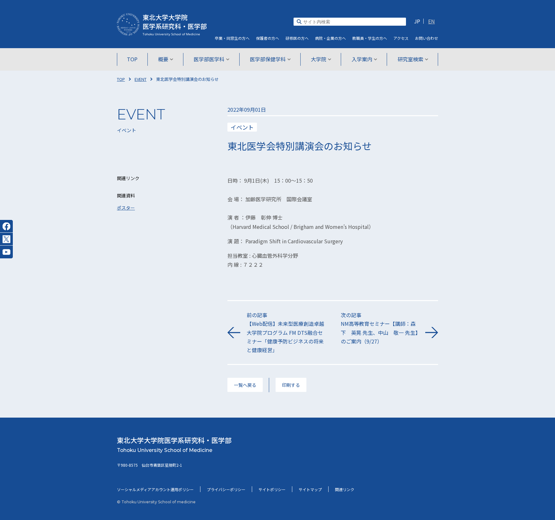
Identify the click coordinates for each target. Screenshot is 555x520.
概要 (163, 59)
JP (417, 21)
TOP (132, 59)
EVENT (140, 79)
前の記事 (285, 332)
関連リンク (344, 489)
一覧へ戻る (245, 385)
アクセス (401, 38)
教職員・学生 (369, 38)
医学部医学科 (209, 59)
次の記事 (379, 328)
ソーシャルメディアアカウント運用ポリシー (155, 489)
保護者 (267, 38)
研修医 (297, 38)
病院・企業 (330, 38)
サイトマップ (310, 489)
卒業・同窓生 (232, 38)
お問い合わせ (426, 38)
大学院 (318, 59)
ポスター (126, 207)
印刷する (291, 385)
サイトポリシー (272, 489)
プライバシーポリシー (226, 489)
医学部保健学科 (268, 59)
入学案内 (362, 59)
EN (431, 21)
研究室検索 (410, 59)
